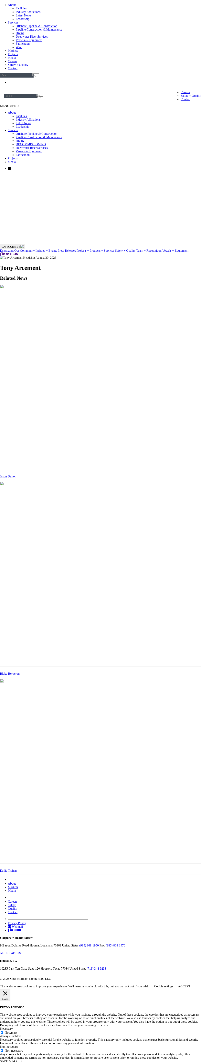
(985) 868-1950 (89, 945)
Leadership (22, 19)
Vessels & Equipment (29, 40)
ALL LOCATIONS (10, 953)
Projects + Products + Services (96, 250)
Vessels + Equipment (175, 250)
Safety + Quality (18, 64)
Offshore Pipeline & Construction (36, 26)
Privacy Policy (17, 923)
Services (13, 22)
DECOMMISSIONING (31, 144)
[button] (9, 106)
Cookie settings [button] (163, 986)
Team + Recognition (149, 250)
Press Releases (67, 250)
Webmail (17, 926)
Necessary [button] (6, 1028)
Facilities (21, 8)
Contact (12, 68)
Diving (20, 33)
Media (12, 57)
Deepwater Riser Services (32, 36)
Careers (12, 61)
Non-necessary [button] (9, 1046)
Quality (12, 908)
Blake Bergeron (10, 673)
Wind (19, 47)
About (12, 4)
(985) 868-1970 (115, 945)
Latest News (23, 15)
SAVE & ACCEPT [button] (12, 1061)
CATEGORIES (11, 246)
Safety (12, 905)
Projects (13, 54)
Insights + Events (47, 250)
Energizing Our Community (18, 250)
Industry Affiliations (28, 12)
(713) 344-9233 (96, 968)
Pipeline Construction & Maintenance (39, 29)
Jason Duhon (8, 476)
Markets (13, 50)
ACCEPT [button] (184, 986)
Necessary (11, 1032)
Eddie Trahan (8, 870)
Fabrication (23, 43)
